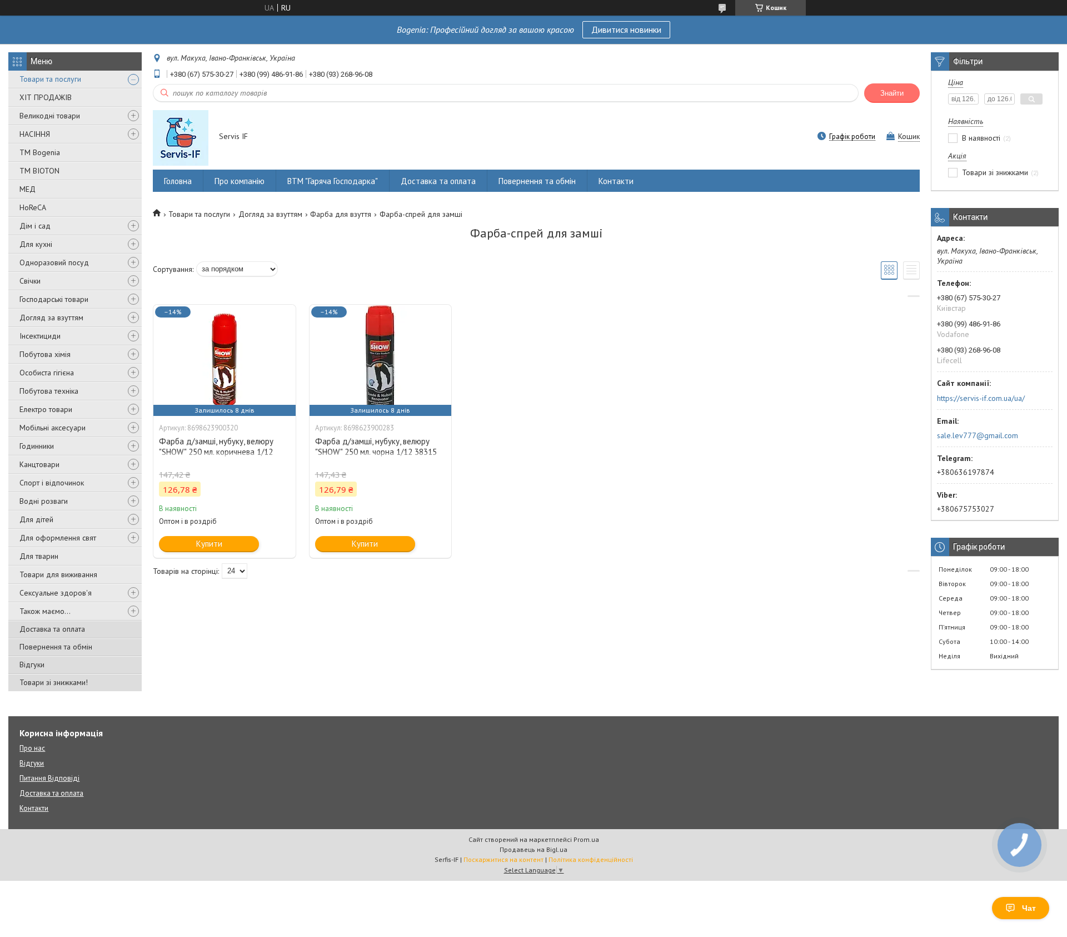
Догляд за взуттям (51, 318)
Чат (1029, 908)
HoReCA (32, 207)
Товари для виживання (58, 574)
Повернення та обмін (55, 647)
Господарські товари (53, 299)
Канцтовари (39, 464)
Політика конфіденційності (591, 859)
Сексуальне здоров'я (55, 593)
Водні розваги (43, 501)
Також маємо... (45, 611)
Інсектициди (40, 336)
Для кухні (35, 244)
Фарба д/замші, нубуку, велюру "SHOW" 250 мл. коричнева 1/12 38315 (216, 452)
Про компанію (240, 181)
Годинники (36, 446)
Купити (209, 543)
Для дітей (36, 519)
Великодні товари (49, 116)
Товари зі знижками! (53, 682)
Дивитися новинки (626, 29)
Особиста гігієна (46, 373)
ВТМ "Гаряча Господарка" (332, 181)
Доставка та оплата (52, 629)
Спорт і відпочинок (51, 483)
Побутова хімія (45, 354)
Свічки (30, 281)
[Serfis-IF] (180, 137)
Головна (178, 181)
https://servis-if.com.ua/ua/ (981, 398)
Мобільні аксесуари (52, 428)
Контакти (616, 181)
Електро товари (45, 409)
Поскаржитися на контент (503, 859)
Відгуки (31, 665)
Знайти (892, 93)
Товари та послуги (50, 79)
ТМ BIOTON (39, 171)
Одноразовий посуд (54, 262)
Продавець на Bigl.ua (533, 849)
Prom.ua (586, 839)
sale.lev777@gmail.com (977, 435)
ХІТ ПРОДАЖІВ (45, 97)
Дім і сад (35, 226)
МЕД (27, 189)
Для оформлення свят (57, 538)
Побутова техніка (48, 391)
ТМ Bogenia (39, 152)
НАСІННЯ (34, 134)
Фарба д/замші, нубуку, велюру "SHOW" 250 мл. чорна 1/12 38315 (376, 446)
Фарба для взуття (340, 214)
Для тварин (38, 556)
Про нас (32, 748)
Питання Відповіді (49, 778)
